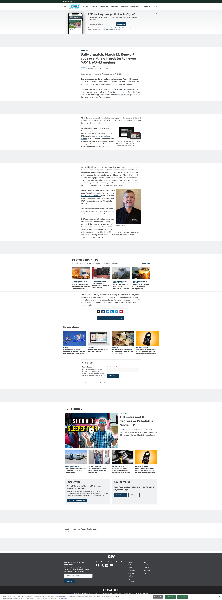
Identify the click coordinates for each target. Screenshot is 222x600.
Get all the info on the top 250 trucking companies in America (84, 487)
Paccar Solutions (114, 92)
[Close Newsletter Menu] (157, 13)
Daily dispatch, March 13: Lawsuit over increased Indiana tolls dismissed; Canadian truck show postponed (74, 352)
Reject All (170, 596)
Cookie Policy (64, 598)
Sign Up (69, 581)
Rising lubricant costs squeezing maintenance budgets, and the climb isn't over (121, 470)
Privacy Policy (104, 29)
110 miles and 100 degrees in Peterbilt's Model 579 (136, 421)
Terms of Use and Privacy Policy (114, 27)
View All (134, 495)
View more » (146, 263)
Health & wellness (94, 466)
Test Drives (123, 413)
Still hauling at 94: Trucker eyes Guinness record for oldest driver (97, 470)
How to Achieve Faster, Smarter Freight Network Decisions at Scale (81, 287)
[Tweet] (116, 311)
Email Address (112, 366)
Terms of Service (113, 29)
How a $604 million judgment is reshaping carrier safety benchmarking (75, 470)
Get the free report (77, 500)
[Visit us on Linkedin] (106, 565)
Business (84, 50)
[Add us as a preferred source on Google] (103, 311)
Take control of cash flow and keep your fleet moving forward (140, 287)
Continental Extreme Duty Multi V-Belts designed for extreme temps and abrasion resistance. (146, 352)
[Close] (219, 597)
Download (120, 495)
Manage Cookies (128, 593)
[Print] (98, 311)
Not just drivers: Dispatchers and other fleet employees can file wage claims (122, 352)
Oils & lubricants (118, 466)
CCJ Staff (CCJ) (90, 67)
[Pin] (121, 311)
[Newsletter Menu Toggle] (157, 6)
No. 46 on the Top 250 (91, 196)
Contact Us (138, 593)
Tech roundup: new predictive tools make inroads (98, 351)
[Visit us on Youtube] (111, 565)
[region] (111, 597)
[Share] (107, 311)
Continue (113, 376)
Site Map (145, 593)
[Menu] (65, 6)
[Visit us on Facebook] (97, 565)
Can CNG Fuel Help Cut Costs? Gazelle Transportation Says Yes (120, 287)
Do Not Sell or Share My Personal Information (107, 593)
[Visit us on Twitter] (102, 565)
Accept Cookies (183, 596)
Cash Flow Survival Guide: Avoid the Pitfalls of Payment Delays (134, 488)
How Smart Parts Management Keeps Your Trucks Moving (100, 285)
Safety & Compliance (72, 466)
